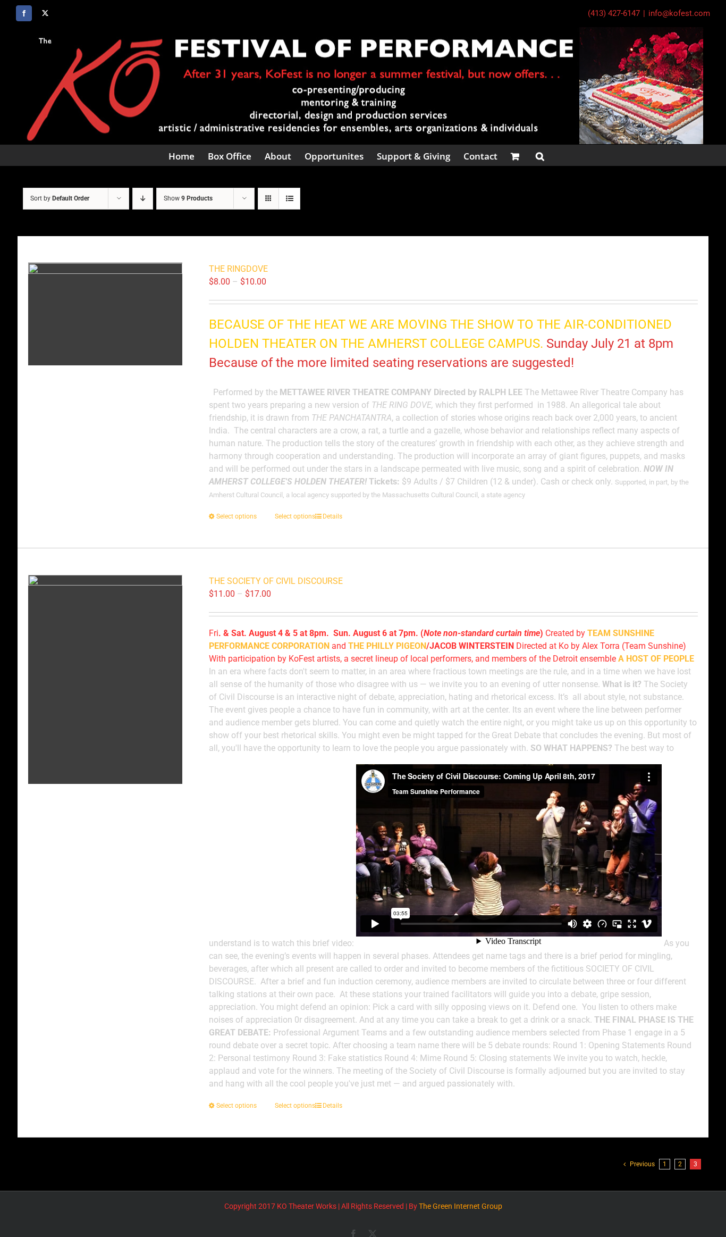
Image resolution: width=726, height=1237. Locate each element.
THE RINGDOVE (238, 269)
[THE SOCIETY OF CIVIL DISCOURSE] (105, 679)
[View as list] (289, 198)
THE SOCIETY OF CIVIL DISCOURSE (276, 581)
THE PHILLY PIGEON (387, 646)
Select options (236, 516)
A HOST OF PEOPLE (656, 659)
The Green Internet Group (460, 1206)
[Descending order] (142, 199)
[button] (540, 155)
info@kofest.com (679, 13)
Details (332, 516)
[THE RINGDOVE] (105, 314)
